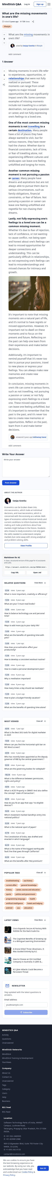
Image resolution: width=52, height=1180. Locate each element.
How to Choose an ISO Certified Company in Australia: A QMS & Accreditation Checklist (27, 960)
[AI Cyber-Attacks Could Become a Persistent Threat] (7, 970)
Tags (4, 1085)
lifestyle (7, 26)
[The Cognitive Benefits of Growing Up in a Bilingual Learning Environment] (7, 940)
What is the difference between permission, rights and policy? (24, 779)
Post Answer (11, 482)
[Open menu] (49, 4)
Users (4, 1093)
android (9, 908)
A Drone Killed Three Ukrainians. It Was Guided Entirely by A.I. (28, 950)
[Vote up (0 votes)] (4, 35)
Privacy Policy (9, 1175)
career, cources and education (28, 890)
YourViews (6, 1062)
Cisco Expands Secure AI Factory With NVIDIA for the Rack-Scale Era (29, 929)
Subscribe (27, 1012)
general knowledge (29, 885)
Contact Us (7, 1077)
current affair (11, 885)
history (9, 890)
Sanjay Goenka (29, 46)
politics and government (25, 894)
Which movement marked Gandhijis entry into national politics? (25, 816)
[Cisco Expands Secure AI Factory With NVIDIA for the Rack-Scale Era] (7, 929)
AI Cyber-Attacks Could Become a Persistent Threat (28, 970)
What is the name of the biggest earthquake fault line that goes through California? (24, 849)
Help (4, 1097)
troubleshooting (12, 881)
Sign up (40, 4)
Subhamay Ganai (39, 437)
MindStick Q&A (11, 4)
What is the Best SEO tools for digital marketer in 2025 (25, 733)
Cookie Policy (27, 1172)
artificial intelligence (14, 903)
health (32, 899)
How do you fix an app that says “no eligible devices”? (23, 804)
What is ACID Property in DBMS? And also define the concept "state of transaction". (25, 791)
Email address (10, 999)
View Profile (26, 545)
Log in (27, 4)
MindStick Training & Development (17, 1058)
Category (6, 1089)
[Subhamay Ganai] (12, 437)
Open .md (37, 572)
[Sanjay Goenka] (12, 46)
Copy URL (15, 572)
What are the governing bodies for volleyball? (24, 769)
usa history (28, 881)
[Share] (33, 21)
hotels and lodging (34, 903)
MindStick (6, 1054)
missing (28, 34)
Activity (5, 1035)
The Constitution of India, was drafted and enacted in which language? (23, 837)
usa (18, 908)
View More (38, 583)
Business (6, 1101)
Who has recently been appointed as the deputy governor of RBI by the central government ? (25, 757)
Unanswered (7, 1043)
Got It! (43, 1168)
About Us (6, 1073)
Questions (6, 1039)
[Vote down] (4, 43)
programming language (15, 899)
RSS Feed (6, 1112)
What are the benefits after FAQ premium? (23, 861)
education (28, 908)
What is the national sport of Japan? (20, 827)
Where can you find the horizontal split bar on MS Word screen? (25, 745)
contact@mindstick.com (14, 1154)
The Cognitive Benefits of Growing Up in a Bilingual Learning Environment (29, 939)
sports (8, 894)
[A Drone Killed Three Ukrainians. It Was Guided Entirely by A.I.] (7, 950)
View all (39, 721)
